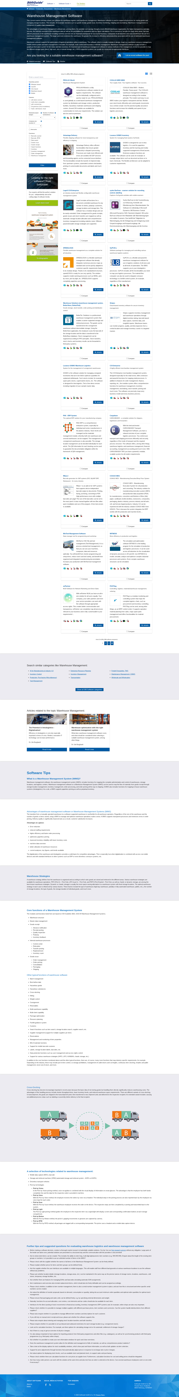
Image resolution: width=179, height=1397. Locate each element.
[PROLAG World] (83, 103)
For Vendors (81, 3)
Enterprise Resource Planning (81, 671)
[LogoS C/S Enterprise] (83, 214)
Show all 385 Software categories (89, 689)
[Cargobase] (130, 441)
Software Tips (50, 61)
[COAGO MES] (130, 500)
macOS (33, 87)
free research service (118, 1250)
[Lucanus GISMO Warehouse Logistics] (83, 386)
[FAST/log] (130, 608)
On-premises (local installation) (40, 106)
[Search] (150, 3)
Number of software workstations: (48, 113)
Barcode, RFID (35, 138)
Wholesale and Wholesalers (120, 677)
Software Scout (64, 3)
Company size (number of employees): (33, 122)
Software (50, 3)
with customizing (36, 104)
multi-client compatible (38, 102)
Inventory (34, 149)
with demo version (36, 100)
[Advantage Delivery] (83, 158)
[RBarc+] (83, 500)
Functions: (32, 133)
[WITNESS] (130, 555)
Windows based (36, 84)
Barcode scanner (36, 136)
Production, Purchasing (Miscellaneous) (43, 677)
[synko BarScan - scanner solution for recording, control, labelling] (130, 214)
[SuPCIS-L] (130, 271)
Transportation (75, 677)
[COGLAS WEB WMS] (130, 103)
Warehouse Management (62, 8)
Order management (37, 153)
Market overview (35, 61)
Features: (31, 97)
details (99, 122)
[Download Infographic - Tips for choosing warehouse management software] (42, 235)
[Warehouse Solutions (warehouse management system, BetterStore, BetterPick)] (83, 330)
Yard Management (36, 681)
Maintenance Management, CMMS (123, 674)
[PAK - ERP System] (83, 441)
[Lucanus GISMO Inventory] (130, 158)
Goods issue (35, 142)
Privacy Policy (100, 1395)
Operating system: (34, 82)
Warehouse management (38, 155)
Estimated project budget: (34, 113)
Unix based (34, 89)
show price (34, 129)
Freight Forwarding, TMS (119, 671)
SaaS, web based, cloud (38, 109)
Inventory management (38, 151)
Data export (34, 140)
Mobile (33, 93)
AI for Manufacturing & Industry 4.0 (41, 671)
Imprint (29, 1386)
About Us (29, 1384)
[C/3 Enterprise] (130, 386)
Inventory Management (78, 674)
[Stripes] (130, 330)
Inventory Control (36, 674)
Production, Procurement (44, 8)
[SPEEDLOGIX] (83, 271)
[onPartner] (83, 608)
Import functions (36, 147)
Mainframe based (36, 91)
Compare (84, 128)
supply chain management (45, 25)
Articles (62, 61)
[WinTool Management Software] (83, 555)
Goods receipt (35, 145)
